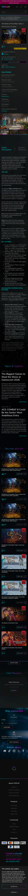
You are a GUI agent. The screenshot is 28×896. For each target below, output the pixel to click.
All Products (14, 805)
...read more (22, 402)
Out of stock (20, 499)
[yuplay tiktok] (9, 751)
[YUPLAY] (6, 7)
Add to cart (17, 45)
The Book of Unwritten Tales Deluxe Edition (12, 648)
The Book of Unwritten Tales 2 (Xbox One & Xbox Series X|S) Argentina (14, 494)
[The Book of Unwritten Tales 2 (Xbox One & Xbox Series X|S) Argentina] (14, 485)
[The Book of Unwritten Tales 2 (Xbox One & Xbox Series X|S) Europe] (14, 510)
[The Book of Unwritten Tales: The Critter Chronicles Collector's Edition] (14, 588)
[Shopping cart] (21, 6)
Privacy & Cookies (14, 793)
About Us (14, 787)
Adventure (17, 17)
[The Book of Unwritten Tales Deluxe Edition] (14, 638)
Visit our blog (14, 742)
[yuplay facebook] (23, 751)
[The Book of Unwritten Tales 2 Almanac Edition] (14, 536)
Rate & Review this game (9, 26)
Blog (14, 824)
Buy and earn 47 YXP (20, 48)
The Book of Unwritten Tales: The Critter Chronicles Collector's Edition (13, 597)
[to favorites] (23, 46)
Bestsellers (14, 808)
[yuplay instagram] (14, 751)
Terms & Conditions (12, 723)
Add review (14, 690)
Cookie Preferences (14, 795)
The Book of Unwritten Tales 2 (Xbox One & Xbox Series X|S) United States (14, 469)
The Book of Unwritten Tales (10, 623)
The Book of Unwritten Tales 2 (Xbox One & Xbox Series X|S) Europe (14, 520)
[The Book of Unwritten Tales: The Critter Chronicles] (14, 562)
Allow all (14, 886)
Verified (4, 111)
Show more (14, 663)
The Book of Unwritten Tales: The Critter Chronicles (13, 571)
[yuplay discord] (5, 751)
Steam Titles (14, 814)
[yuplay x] (18, 751)
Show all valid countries (14, 62)
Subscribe (7, 727)
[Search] (25, 12)
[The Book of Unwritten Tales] (14, 614)
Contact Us (14, 832)
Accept (11, 723)
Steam (6, 54)
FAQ (14, 829)
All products (9, 17)
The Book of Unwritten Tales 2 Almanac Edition (13, 545)
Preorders (14, 811)
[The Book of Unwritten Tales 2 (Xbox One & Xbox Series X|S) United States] (14, 460)
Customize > (14, 892)
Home (2, 17)
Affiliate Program (14, 826)
